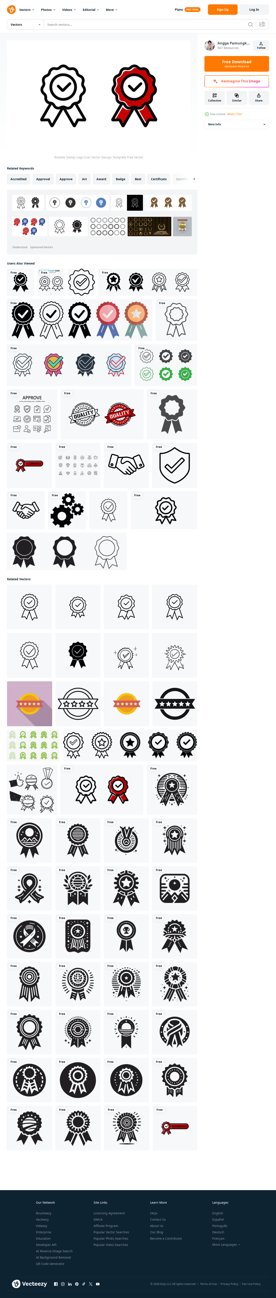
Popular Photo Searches (111, 1238)
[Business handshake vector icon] (26, 510)
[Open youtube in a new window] (97, 1284)
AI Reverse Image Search (54, 1251)
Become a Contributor (166, 1238)
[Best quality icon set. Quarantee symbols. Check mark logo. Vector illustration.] (33, 745)
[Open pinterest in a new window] (77, 1284)
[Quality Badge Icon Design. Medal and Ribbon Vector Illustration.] (20, 282)
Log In (254, 9)
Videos (67, 10)
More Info (214, 124)
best (138, 179)
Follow (261, 48)
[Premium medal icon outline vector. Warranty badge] (78, 703)
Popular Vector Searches (111, 1232)
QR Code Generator (50, 1264)
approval (43, 179)
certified (182, 179)
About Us (156, 1226)
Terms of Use (208, 1284)
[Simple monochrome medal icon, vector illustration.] (67, 551)
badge (120, 179)
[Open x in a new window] (91, 1284)
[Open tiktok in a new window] (84, 1284)
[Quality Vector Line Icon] (81, 282)
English (217, 1213)
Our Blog (156, 1232)
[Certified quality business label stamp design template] (102, 414)
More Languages (224, 1244)
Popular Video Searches (111, 1245)
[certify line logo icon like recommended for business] (29, 465)
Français (218, 1238)
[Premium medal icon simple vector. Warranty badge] (175, 703)
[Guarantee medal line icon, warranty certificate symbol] (108, 510)
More (110, 10)
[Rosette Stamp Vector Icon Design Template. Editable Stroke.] (164, 510)
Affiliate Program (106, 1226)
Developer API (46, 1245)
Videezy (41, 1226)
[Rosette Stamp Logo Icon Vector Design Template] (102, 790)
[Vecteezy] (11, 9)
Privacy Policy (229, 1284)
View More (182, 226)
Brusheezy (43, 1213)
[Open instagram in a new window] (63, 1284)
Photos (46, 10)
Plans (179, 9)
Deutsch (218, 1232)
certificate (159, 179)
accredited (18, 179)
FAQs (154, 1213)
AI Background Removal (53, 1257)
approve (66, 179)
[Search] (250, 24)
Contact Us (158, 1219)
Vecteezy (42, 1219)
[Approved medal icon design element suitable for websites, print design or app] (147, 282)
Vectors (25, 10)
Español (218, 1219)
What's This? (234, 114)
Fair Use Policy (251, 1284)
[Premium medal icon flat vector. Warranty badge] (29, 703)
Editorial (89, 10)
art (84, 179)
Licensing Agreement (109, 1213)
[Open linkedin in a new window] (70, 1284)
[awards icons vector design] (77, 465)
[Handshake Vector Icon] (126, 465)
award (101, 179)
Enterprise (43, 1232)
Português (219, 1226)
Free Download (236, 63)
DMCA (98, 1219)
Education (43, 1238)
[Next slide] (190, 179)
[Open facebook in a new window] (56, 1284)
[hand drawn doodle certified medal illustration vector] (32, 790)
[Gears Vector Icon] (67, 510)
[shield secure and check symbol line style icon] (174, 465)
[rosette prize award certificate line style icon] (176, 320)
